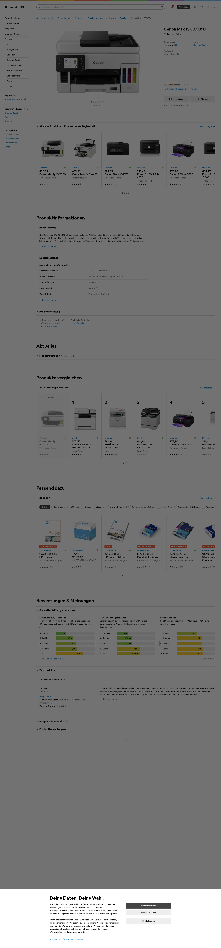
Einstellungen (148, 921)
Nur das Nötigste (148, 912)
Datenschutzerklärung (73, 939)
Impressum (55, 939)
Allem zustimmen (148, 905)
